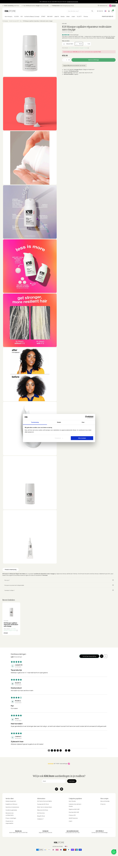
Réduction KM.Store (42, 810)
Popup (88, 48)
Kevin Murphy (8, 16)
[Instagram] (56, 789)
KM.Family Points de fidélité (44, 801)
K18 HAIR (64, 23)
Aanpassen (58, 438)
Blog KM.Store (41, 816)
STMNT (43, 16)
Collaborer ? (40, 819)
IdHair (68, 16)
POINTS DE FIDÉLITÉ (107, 16)
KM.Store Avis (41, 813)
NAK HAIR (49, 16)
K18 (21, 16)
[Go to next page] (69, 750)
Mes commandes (104, 801)
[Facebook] (61, 789)
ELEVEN (16, 16)
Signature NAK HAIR (74, 809)
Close (116, 1)
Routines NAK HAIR (74, 812)
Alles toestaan (82, 438)
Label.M (56, 16)
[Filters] (101, 656)
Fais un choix (66, 41)
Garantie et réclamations (12, 807)
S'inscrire (102, 804)
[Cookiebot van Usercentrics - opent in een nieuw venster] (86, 417)
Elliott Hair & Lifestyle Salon (44, 807)
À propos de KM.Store (43, 804)
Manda (62, 16)
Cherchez (92, 11)
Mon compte (104, 798)
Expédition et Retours (11, 804)
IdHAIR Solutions (73, 818)
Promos (86, 16)
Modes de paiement (11, 801)
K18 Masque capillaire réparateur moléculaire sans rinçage (11, 624)
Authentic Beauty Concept (31, 16)
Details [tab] (59, 422)
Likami (73, 16)
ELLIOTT (79, 16)
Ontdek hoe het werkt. (72, 1)
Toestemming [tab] (35, 422)
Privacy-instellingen (11, 818)
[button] (65, 35)
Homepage (5, 21)
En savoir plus (110, 38)
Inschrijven (72, 781)
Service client (10, 798)
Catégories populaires (75, 798)
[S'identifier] (109, 11)
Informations (41, 798)
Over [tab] (83, 422)
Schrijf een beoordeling (89, 656)
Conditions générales (11, 810)
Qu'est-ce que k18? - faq (15, 21)
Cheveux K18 (72, 815)
